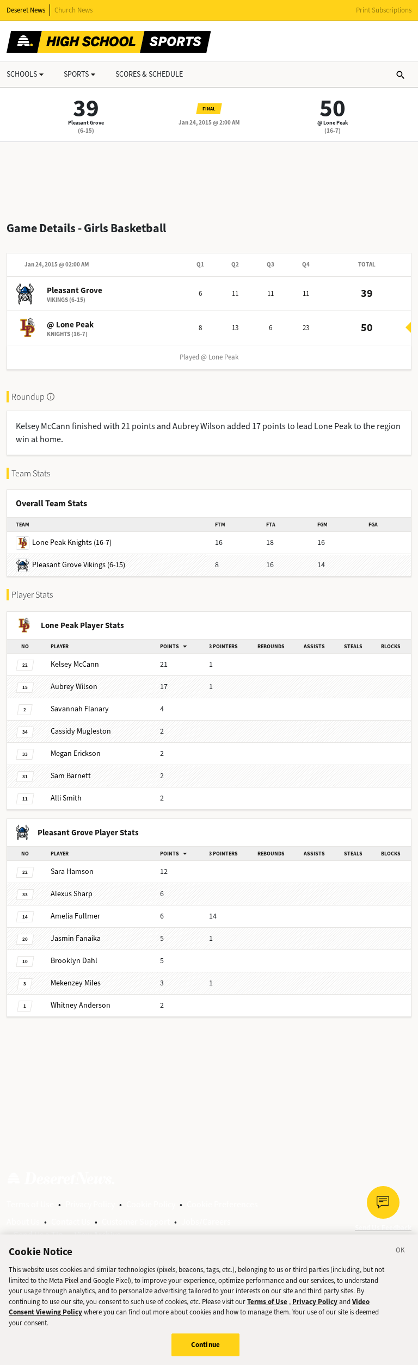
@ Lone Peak (332, 122)
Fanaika (76, 938)
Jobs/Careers (206, 1221)
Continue (205, 1344)
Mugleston (81, 731)
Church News (73, 10)
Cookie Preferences (222, 1204)
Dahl (74, 960)
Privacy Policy (90, 1204)
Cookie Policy (150, 1204)
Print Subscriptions (383, 10)
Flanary (80, 709)
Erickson (76, 753)
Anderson (80, 1005)
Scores (149, 74)
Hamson (72, 871)
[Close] (401, 1252)
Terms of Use (30, 1204)
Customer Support (136, 1221)
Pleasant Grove (86, 122)
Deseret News (26, 10)
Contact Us (70, 1221)
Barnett (71, 776)
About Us (23, 1221)
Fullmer (75, 916)
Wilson (74, 686)
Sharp (72, 894)
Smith (66, 798)
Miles (76, 983)
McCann (75, 664)
